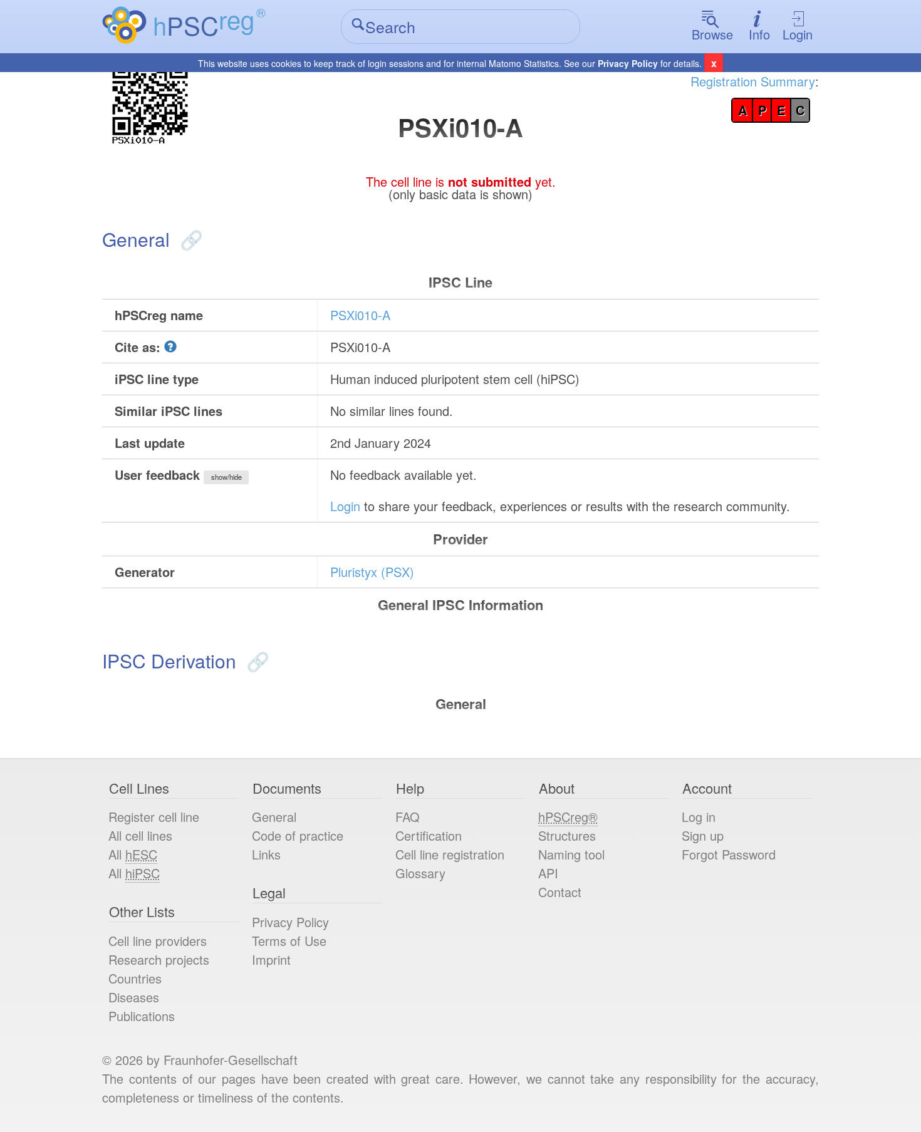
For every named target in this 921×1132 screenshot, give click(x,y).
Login (798, 34)
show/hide (226, 477)
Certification (428, 835)
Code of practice (297, 835)
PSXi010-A (360, 315)
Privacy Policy (628, 63)
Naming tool (571, 854)
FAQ (407, 816)
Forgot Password (729, 854)
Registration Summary (752, 81)
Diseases (133, 997)
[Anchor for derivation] (255, 660)
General (274, 816)
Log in (698, 816)
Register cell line (153, 816)
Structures (567, 835)
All (132, 854)
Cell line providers (157, 941)
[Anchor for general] (189, 239)
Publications (141, 1016)
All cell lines (140, 835)
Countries (135, 978)
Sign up (703, 835)
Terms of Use (289, 941)
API (548, 873)
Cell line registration (449, 854)
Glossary (420, 873)
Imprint (271, 959)
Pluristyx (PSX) (372, 572)
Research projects (158, 959)
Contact (559, 892)
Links (266, 854)
